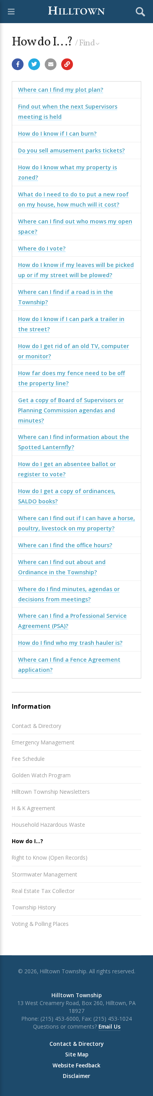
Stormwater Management (44, 874)
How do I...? (27, 841)
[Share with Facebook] (18, 64)
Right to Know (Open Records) (49, 857)
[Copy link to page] (67, 64)
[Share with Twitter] (34, 64)
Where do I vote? (42, 248)
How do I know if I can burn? (57, 133)
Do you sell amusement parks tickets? (71, 150)
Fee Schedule (28, 758)
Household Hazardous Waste (48, 824)
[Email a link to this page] (50, 64)
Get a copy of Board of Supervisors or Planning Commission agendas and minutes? (71, 410)
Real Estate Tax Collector (43, 891)
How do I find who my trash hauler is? (70, 642)
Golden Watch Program (41, 775)
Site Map (76, 1054)
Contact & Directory (36, 725)
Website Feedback (76, 1065)
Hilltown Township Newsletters (51, 791)
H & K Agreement (33, 808)
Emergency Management (43, 742)
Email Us (109, 1026)
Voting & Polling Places (40, 923)
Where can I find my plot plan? (60, 89)
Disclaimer (76, 1076)
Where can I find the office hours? (65, 545)
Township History (34, 907)
